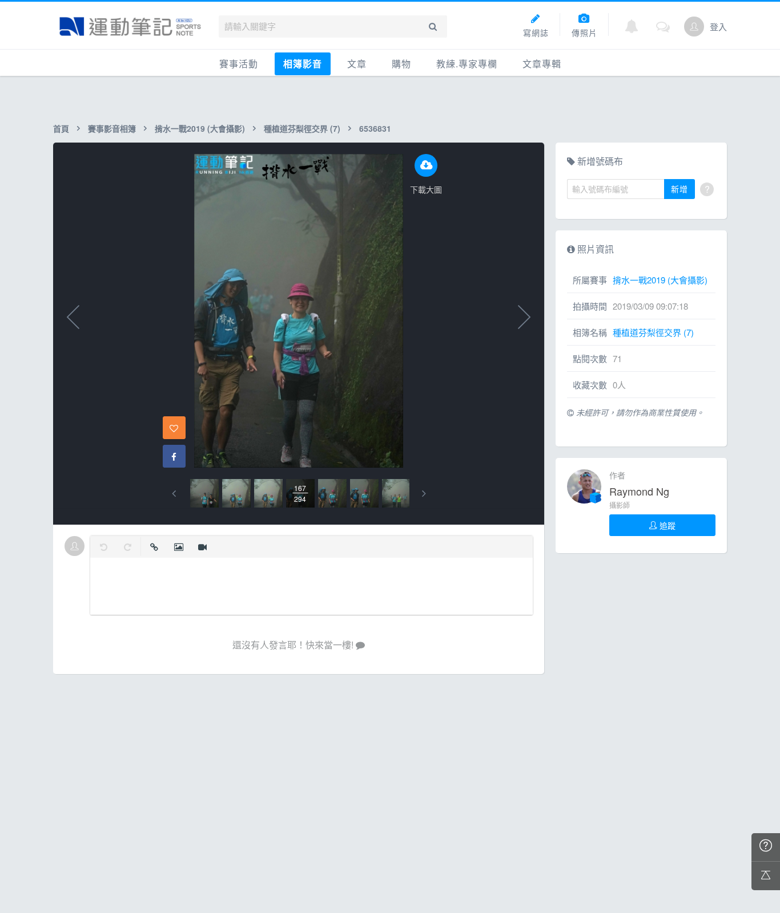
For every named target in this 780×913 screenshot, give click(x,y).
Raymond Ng (639, 491)
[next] (424, 493)
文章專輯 (541, 63)
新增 (679, 188)
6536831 (375, 128)
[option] (204, 493)
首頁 (61, 128)
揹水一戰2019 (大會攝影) (200, 128)
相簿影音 (302, 63)
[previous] (173, 493)
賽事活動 (238, 63)
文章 (357, 63)
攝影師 (619, 505)
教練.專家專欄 (466, 63)
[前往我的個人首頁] (694, 26)
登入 (718, 27)
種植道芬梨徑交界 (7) (302, 128)
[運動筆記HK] (130, 26)
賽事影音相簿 (112, 128)
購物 (401, 63)
